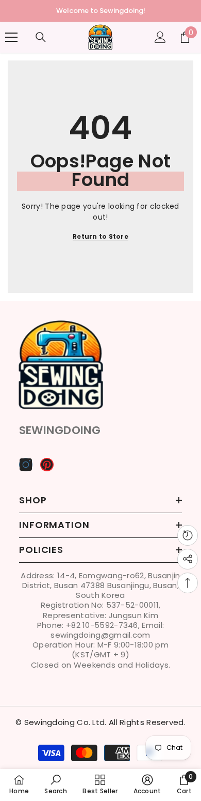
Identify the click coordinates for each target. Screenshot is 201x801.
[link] (55, 784)
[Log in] (160, 37)
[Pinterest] (47, 464)
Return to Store (100, 236)
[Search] (41, 37)
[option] (100, 11)
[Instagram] (25, 464)
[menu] (11, 37)
